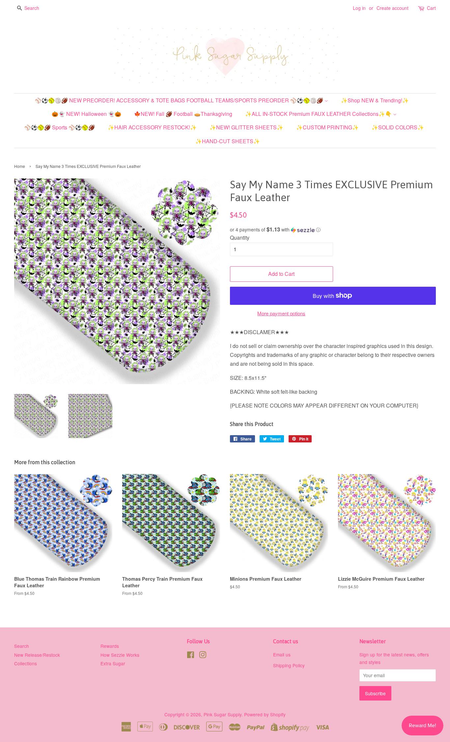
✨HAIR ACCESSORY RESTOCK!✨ (152, 127)
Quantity (239, 237)
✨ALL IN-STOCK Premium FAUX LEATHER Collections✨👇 (319, 114)
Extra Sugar (112, 663)
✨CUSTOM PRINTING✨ (327, 127)
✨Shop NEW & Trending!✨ (375, 100)
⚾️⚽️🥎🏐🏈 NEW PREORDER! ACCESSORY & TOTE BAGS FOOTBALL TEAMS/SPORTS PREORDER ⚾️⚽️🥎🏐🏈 (179, 100)
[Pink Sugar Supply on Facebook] (190, 655)
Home (19, 166)
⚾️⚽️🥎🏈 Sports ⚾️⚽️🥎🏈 (59, 127)
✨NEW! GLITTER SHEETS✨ (246, 127)
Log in (359, 8)
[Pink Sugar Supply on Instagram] (202, 655)
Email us (282, 654)
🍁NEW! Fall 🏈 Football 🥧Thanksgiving (183, 114)
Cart (431, 8)
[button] (333, 229)
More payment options (281, 313)
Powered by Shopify (265, 714)
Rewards (109, 646)
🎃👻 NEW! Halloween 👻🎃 (86, 114)
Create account (392, 8)
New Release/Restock (37, 654)
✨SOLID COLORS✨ (398, 127)
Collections (25, 663)
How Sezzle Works (119, 654)
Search (21, 646)
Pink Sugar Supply (222, 714)
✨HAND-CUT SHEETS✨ (227, 141)
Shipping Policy (289, 665)
